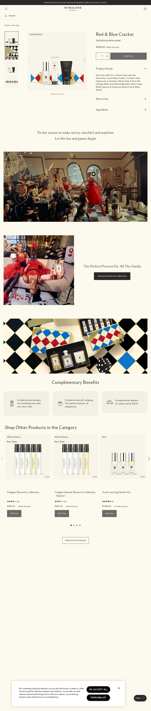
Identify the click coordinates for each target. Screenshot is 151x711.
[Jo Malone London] (73, 9)
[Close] (119, 688)
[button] (140, 698)
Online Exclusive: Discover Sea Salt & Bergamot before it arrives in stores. (75, 2)
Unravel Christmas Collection (112, 276)
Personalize (98, 697)
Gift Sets (15, 25)
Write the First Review (75, 540)
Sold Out (128, 56)
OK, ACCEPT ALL (98, 689)
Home (7, 25)
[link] (27, 403)
